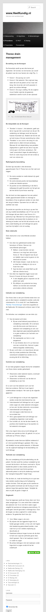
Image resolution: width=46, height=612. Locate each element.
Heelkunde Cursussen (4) (15, 566)
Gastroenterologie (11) (14, 563)
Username (9, 593)
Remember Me (13, 607)
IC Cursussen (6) (12, 573)
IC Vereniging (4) (12, 580)
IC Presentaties (8, 45)
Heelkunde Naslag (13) (14, 568)
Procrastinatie (20, 45)
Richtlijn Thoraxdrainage (14, 305)
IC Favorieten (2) (12, 575)
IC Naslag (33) (11, 578)
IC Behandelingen (33, 36)
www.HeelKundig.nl (18, 13)
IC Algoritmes (21, 36)
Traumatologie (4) (12, 582)
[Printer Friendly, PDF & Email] (34, 553)
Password (9, 600)
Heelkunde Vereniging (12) (15, 571)
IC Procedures (8, 41)
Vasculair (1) (11, 585)
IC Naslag (27, 40)
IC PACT (18, 40)
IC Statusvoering (8, 36)
